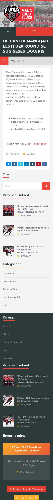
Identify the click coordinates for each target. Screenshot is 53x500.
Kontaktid (8, 358)
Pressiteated (9, 281)
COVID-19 (8, 273)
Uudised (30, 153)
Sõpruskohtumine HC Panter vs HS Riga (26, 463)
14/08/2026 (25, 234)
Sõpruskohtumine (27, 472)
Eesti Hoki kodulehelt (35, 143)
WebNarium (38, 489)
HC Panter (14, 153)
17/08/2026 (25, 215)
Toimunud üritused (12, 289)
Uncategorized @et (13, 297)
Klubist (6, 334)
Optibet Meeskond (12, 342)
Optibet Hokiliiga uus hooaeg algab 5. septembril (33, 229)
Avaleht (7, 326)
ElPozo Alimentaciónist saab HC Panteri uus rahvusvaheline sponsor (32, 208)
